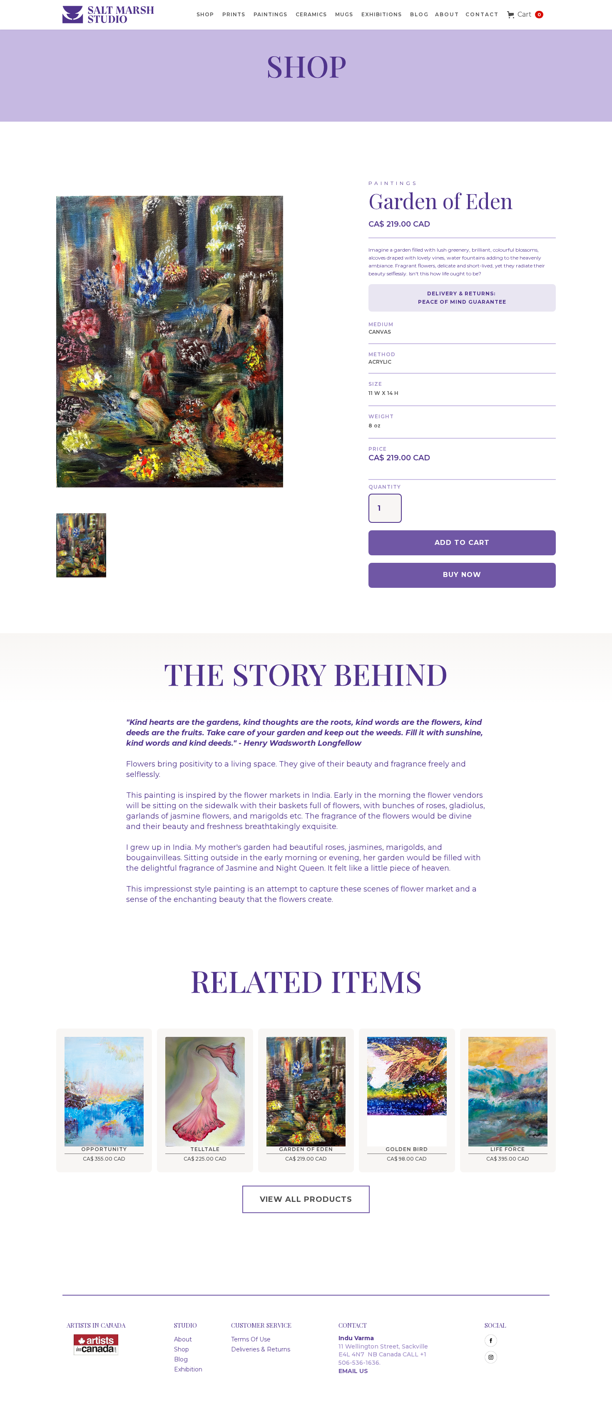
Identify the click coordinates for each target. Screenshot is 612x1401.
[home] (112, 14)
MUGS (344, 14)
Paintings (270, 14)
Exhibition (188, 1369)
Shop (181, 1349)
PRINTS (233, 14)
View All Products (306, 1199)
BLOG (419, 14)
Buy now (462, 575)
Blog (181, 1359)
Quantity (384, 487)
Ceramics (311, 14)
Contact (482, 14)
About (447, 14)
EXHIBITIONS (381, 14)
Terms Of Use (251, 1339)
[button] (525, 14)
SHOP (205, 14)
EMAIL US (353, 1371)
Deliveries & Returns (260, 1349)
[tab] (81, 546)
